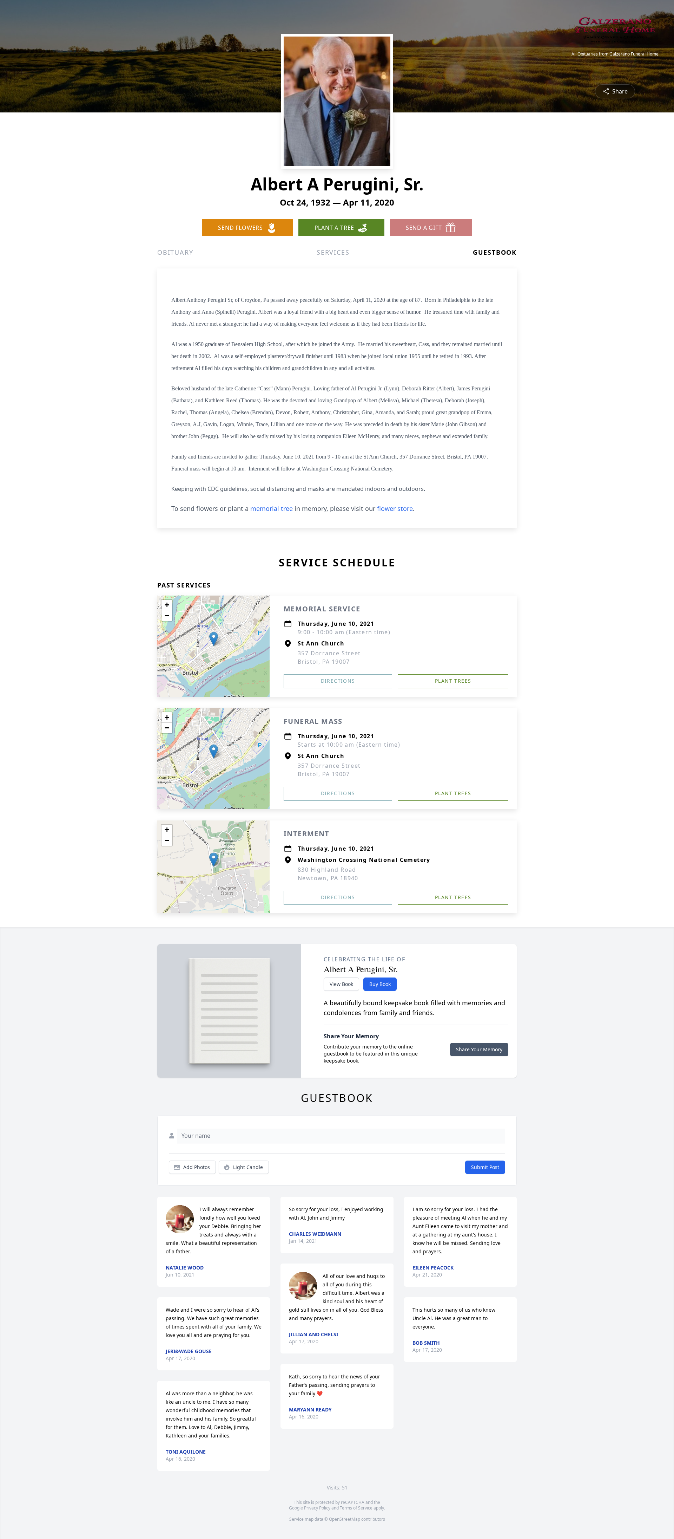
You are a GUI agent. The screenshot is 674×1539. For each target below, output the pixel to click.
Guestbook (495, 252)
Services (333, 252)
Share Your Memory (479, 1049)
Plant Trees (453, 680)
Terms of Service (356, 1508)
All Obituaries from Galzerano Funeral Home (615, 54)
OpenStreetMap (344, 1519)
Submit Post (485, 1167)
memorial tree (271, 508)
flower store (395, 508)
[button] (213, 639)
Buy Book (380, 984)
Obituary (175, 252)
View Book (341, 984)
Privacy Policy (317, 1508)
